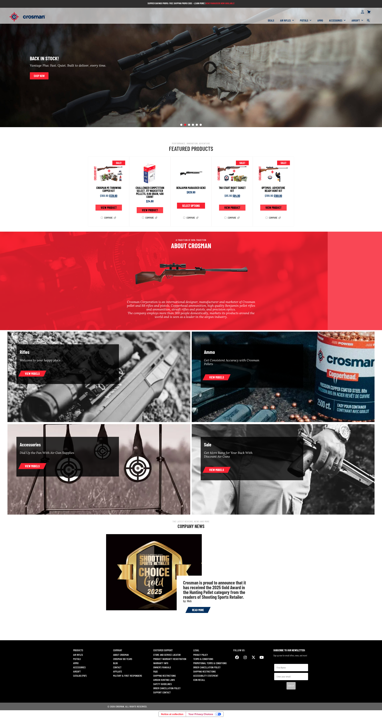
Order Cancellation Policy (167, 688)
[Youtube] (261, 657)
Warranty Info (160, 663)
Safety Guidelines (162, 684)
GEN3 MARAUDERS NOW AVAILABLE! (220, 3)
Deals (271, 20)
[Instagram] (245, 657)
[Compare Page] (114, 218)
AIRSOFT (77, 671)
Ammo (320, 20)
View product (109, 207)
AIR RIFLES (78, 654)
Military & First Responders (127, 675)
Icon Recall (199, 679)
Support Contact (162, 692)
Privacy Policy (200, 654)
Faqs (155, 671)
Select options (191, 205)
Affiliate (117, 671)
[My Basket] (369, 12)
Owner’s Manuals (162, 667)
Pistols (304, 20)
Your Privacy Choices (200, 714)
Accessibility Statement (205, 675)
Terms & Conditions (203, 659)
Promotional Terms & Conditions (210, 663)
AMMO (75, 663)
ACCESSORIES (79, 667)
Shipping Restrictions (164, 675)
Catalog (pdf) (80, 675)
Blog (115, 663)
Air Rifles (285, 20)
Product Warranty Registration (169, 659)
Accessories (335, 20)
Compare (108, 217)
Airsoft (356, 20)
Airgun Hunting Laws (164, 679)
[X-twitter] (253, 657)
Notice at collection (172, 714)
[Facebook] (237, 657)
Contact (117, 667)
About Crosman (121, 654)
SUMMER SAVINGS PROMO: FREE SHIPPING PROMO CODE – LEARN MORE (176, 3)
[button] (368, 20)
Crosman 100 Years (122, 659)
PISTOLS (77, 659)
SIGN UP (291, 685)
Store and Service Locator (167, 654)
